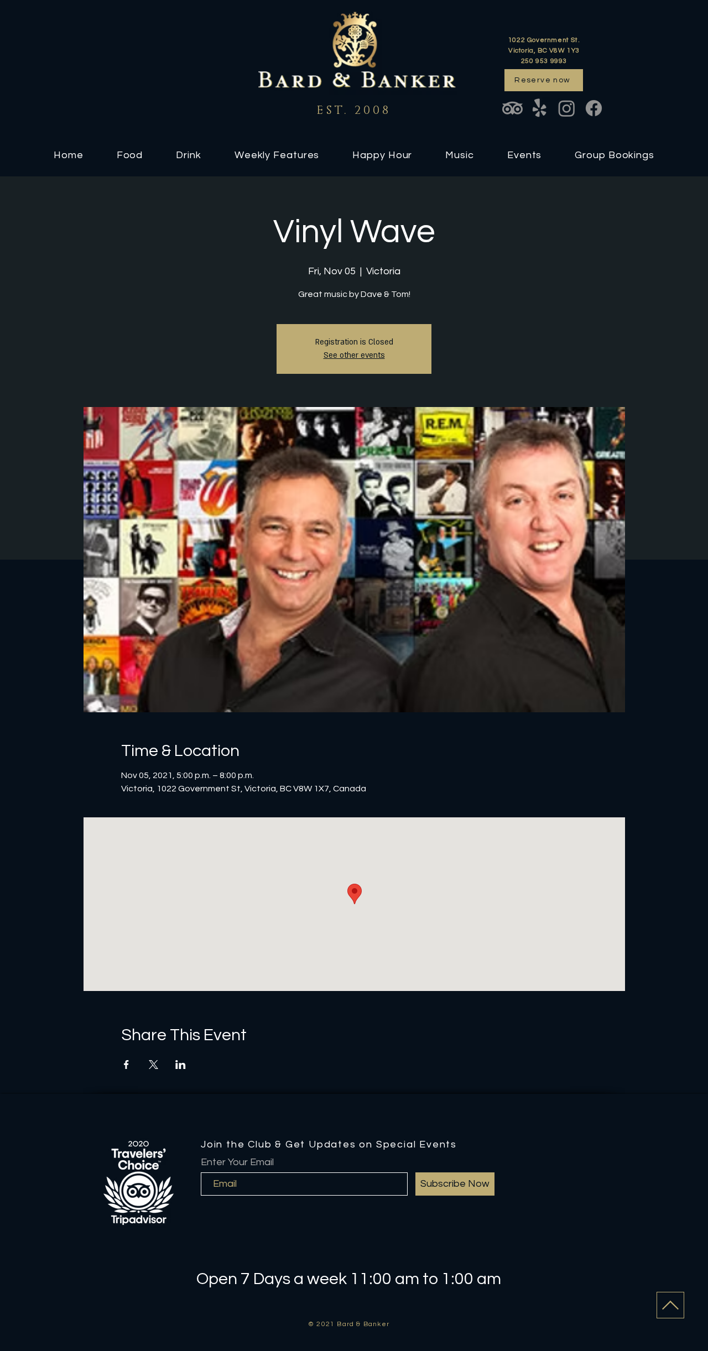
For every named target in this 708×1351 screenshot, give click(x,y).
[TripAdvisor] (512, 108)
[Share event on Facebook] (126, 1064)
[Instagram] (566, 108)
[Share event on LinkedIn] (180, 1064)
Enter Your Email (237, 1162)
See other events (354, 355)
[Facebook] (594, 108)
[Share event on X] (153, 1064)
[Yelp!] (539, 108)
